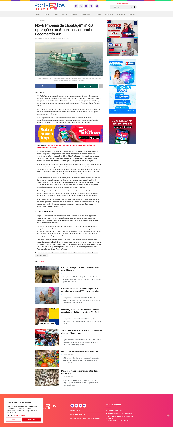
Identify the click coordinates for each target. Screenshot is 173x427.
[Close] (41, 400)
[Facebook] (76, 6)
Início (38, 14)
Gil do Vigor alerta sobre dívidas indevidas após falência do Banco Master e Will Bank (80, 311)
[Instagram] (81, 6)
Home (36, 20)
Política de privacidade (19, 415)
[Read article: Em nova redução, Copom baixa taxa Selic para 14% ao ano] (47, 274)
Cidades (55, 14)
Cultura (98, 14)
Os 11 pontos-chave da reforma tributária (79, 351)
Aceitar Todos (31, 419)
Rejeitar (14, 419)
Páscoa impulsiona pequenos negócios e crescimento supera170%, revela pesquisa (80, 290)
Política (46, 14)
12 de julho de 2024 (67, 336)
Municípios (109, 14)
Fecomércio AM (62, 252)
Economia (42, 20)
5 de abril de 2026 (67, 294)
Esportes (74, 14)
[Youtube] (86, 6)
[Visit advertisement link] (69, 133)
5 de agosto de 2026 (67, 273)
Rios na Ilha (121, 14)
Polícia (64, 14)
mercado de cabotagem (75, 252)
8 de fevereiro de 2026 (68, 315)
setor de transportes (42, 255)
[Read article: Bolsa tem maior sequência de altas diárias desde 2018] (47, 377)
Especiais (132, 14)
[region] (23, 410)
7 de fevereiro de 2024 (41, 38)
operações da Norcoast (90, 252)
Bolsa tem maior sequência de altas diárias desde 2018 (80, 372)
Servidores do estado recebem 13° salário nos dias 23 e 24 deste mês (81, 332)
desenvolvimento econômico (47, 252)
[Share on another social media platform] (101, 86)
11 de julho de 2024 (67, 376)
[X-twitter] (91, 6)
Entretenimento (86, 14)
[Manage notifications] (168, 415)
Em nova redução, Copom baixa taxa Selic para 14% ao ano (80, 269)
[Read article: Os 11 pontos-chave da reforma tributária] (47, 358)
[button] (97, 6)
